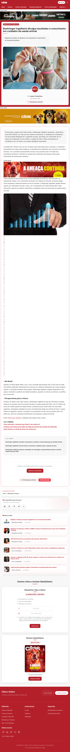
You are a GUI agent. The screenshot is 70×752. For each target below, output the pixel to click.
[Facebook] (11, 732)
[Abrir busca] (67, 2)
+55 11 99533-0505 (8, 736)
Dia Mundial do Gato (54, 713)
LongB (43, 747)
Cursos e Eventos (7, 713)
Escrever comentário (35, 471)
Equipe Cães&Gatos (36, 96)
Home (4, 493)
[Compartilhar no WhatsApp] (4, 506)
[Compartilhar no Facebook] (24, 506)
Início (3, 7)
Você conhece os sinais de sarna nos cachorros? (20, 429)
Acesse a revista (35, 678)
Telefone (27, 713)
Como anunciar (48, 693)
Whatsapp (28, 716)
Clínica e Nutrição (7, 710)
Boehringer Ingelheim (15, 418)
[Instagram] (3, 732)
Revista (10, 7)
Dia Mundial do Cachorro (55, 710)
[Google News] (18, 732)
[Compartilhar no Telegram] (19, 506)
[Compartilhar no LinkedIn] (9, 506)
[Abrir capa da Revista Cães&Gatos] (35, 658)
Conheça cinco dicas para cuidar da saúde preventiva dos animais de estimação (30, 427)
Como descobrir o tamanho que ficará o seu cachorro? (22, 424)
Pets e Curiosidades (51, 7)
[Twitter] (15, 732)
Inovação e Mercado (35, 7)
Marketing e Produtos (11, 24)
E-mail (27, 710)
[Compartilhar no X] (14, 506)
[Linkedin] (7, 732)
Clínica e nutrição (20, 7)
